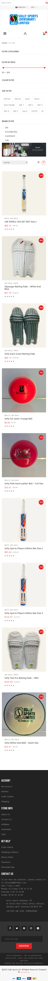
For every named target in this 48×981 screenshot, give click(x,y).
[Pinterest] (24, 928)
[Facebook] (10, 928)
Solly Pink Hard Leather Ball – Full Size (23, 483)
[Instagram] (31, 928)
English (21, 7)
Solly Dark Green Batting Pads (19, 354)
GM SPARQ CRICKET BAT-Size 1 (20, 222)
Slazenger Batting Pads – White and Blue (22, 288)
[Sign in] (25, 33)
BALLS (7, 415)
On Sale (14, 218)
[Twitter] (17, 928)
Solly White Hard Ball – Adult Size (21, 743)
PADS (15, 283)
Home (4, 43)
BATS (6, 218)
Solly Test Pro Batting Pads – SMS (21, 678)
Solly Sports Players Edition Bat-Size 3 (23, 613)
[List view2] (39, 163)
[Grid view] (43, 163)
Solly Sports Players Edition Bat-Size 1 (23, 548)
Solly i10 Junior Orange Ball (18, 419)
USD (32, 7)
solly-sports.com (25, 972)
